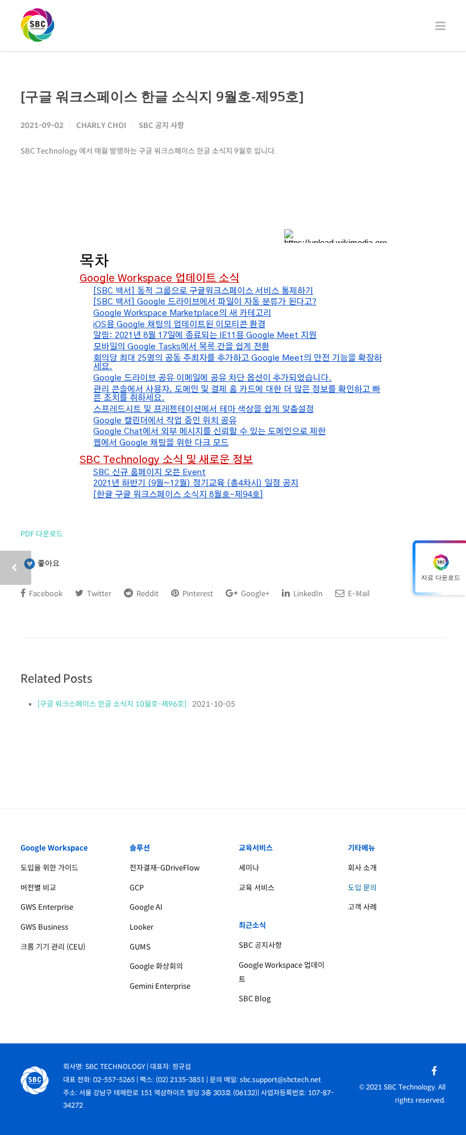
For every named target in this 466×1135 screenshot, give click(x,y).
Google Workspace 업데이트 (281, 972)
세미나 (249, 868)
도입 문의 (362, 888)
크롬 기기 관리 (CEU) (52, 947)
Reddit (147, 594)
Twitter (98, 594)
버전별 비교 (38, 888)
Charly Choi (101, 125)
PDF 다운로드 (41, 534)
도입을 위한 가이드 (49, 868)
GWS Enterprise (46, 907)
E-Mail (358, 594)
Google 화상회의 (156, 966)
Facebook (45, 594)
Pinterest (197, 594)
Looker (141, 927)
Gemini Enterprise (160, 986)
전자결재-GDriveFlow (164, 868)
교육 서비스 (256, 888)
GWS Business (44, 927)
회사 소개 (362, 868)
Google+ (254, 594)
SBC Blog (255, 999)
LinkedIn (307, 594)
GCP (137, 888)
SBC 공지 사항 (161, 125)
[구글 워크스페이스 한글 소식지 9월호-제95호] (162, 95)
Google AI (146, 907)
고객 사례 (362, 907)
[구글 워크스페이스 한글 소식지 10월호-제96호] (112, 704)
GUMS (140, 947)
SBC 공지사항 (260, 945)
